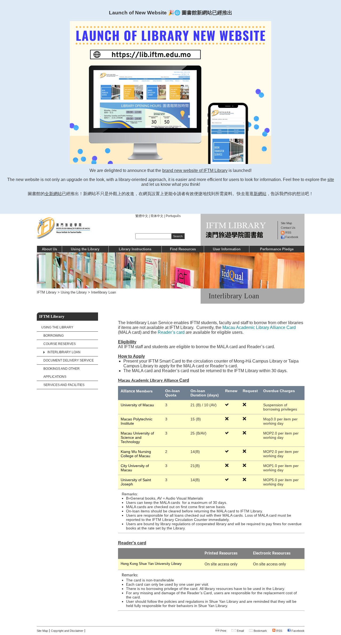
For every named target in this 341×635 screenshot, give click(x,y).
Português (173, 216)
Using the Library (85, 249)
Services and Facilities (63, 385)
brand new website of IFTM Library (195, 170)
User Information (227, 249)
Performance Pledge (277, 249)
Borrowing (53, 335)
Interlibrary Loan (103, 292)
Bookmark (260, 630)
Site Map (42, 630)
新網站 (260, 193)
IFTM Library (46, 292)
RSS (278, 630)
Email (240, 630)
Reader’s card (172, 332)
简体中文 (157, 216)
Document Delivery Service (68, 360)
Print (223, 630)
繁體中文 (141, 216)
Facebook (298, 630)
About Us (49, 249)
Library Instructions (135, 249)
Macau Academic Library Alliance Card (259, 327)
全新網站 (53, 193)
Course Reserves (59, 344)
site (330, 179)
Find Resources (183, 249)
